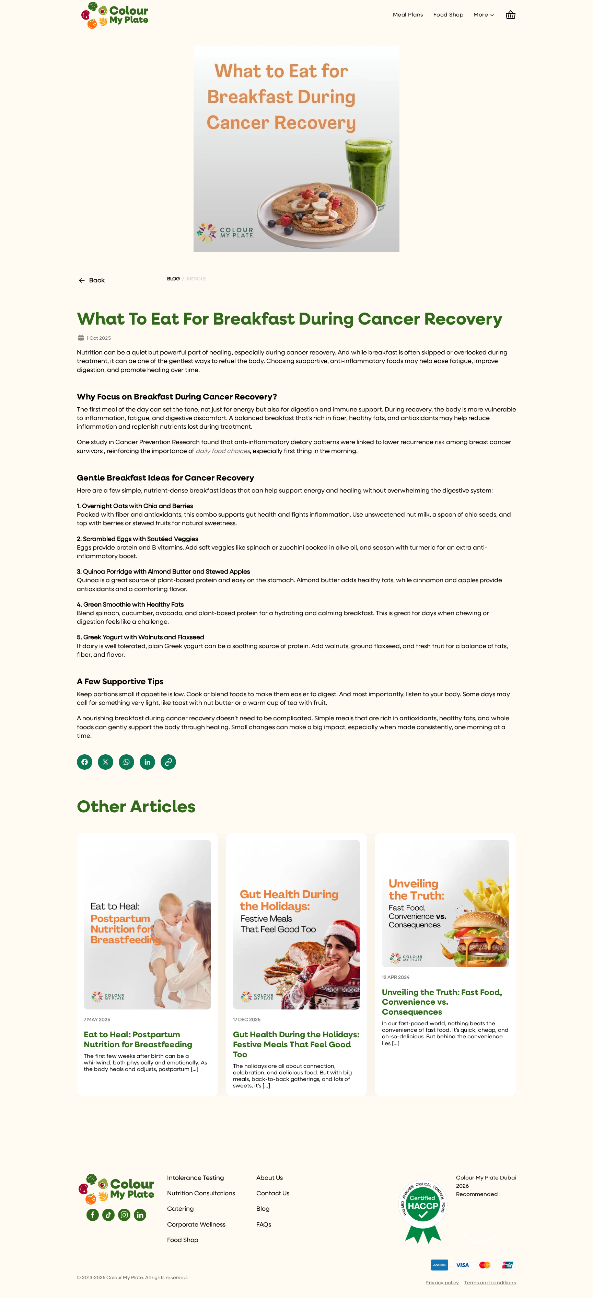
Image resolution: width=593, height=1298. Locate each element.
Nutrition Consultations (201, 1193)
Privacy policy (442, 1282)
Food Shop (448, 15)
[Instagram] (124, 1215)
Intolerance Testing (195, 1178)
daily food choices (223, 451)
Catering (180, 1209)
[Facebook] (92, 1215)
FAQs (263, 1225)
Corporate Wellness (196, 1225)
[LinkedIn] (140, 1215)
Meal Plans (408, 15)
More (481, 15)
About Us (269, 1178)
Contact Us (272, 1193)
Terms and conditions (490, 1282)
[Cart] (510, 15)
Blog (263, 1209)
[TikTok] (108, 1215)
